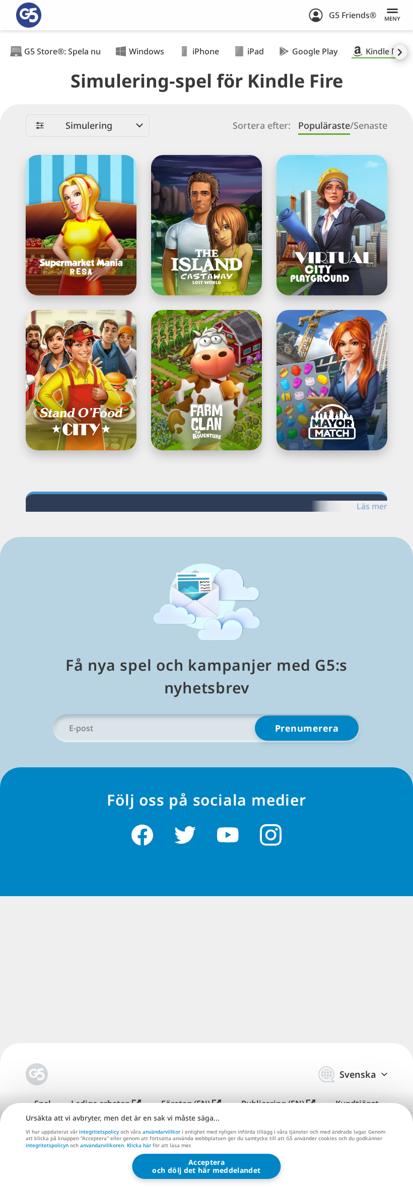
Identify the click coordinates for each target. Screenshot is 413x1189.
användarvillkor (161, 1131)
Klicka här (139, 1146)
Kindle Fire (385, 51)
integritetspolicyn (47, 1145)
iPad (255, 51)
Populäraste (324, 125)
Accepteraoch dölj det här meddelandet (206, 1166)
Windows (146, 51)
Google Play (314, 51)
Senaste (370, 125)
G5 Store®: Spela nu (62, 51)
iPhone (205, 51)
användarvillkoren (102, 1145)
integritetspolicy (99, 1131)
